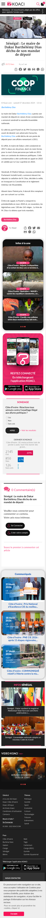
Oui (9, 417)
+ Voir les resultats (28, 430)
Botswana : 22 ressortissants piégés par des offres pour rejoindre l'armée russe (21, 11)
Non (9, 421)
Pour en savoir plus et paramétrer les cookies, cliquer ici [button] (19, 906)
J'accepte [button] (13, 914)
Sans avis (11, 424)
